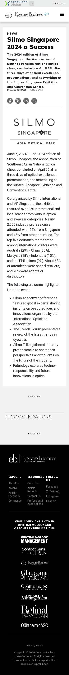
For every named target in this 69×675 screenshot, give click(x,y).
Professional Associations (35, 502)
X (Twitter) (52, 491)
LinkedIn (51, 501)
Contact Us (15, 500)
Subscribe (33, 483)
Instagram (52, 496)
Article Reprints (32, 489)
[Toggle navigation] (62, 14)
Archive (13, 488)
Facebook (52, 486)
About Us (14, 483)
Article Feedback (14, 494)
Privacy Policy (35, 645)
